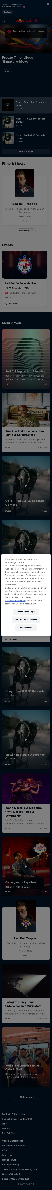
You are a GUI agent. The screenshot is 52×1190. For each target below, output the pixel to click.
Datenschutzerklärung (15, 600)
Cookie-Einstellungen (26, 612)
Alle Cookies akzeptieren (26, 620)
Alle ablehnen (26, 628)
